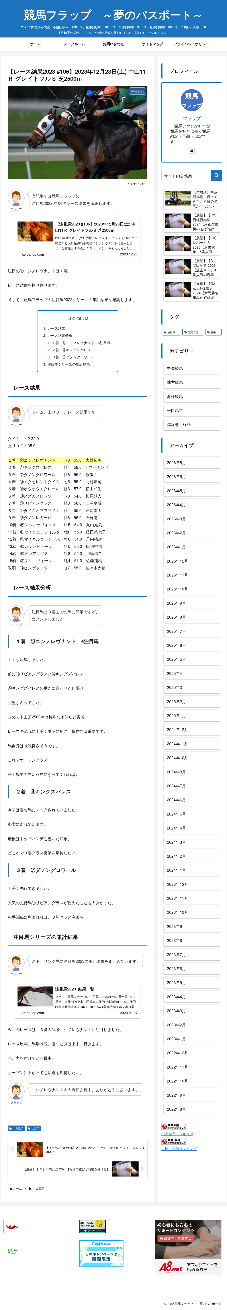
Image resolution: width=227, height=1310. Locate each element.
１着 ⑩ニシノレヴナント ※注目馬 (81, 342)
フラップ (192, 118)
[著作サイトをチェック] (192, 151)
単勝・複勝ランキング (179, 1148)
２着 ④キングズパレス (71, 349)
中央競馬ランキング (177, 1133)
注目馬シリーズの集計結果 (68, 364)
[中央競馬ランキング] (173, 1126)
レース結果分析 (59, 335)
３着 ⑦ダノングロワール (73, 356)
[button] (216, 175)
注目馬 (35, 1128)
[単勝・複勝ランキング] (173, 1140)
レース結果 (56, 328)
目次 (71, 318)
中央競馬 (18, 1128)
